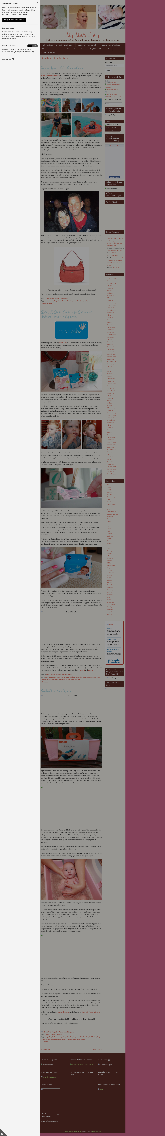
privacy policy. (22, 14)
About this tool (6, 59)
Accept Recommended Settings (14, 20)
